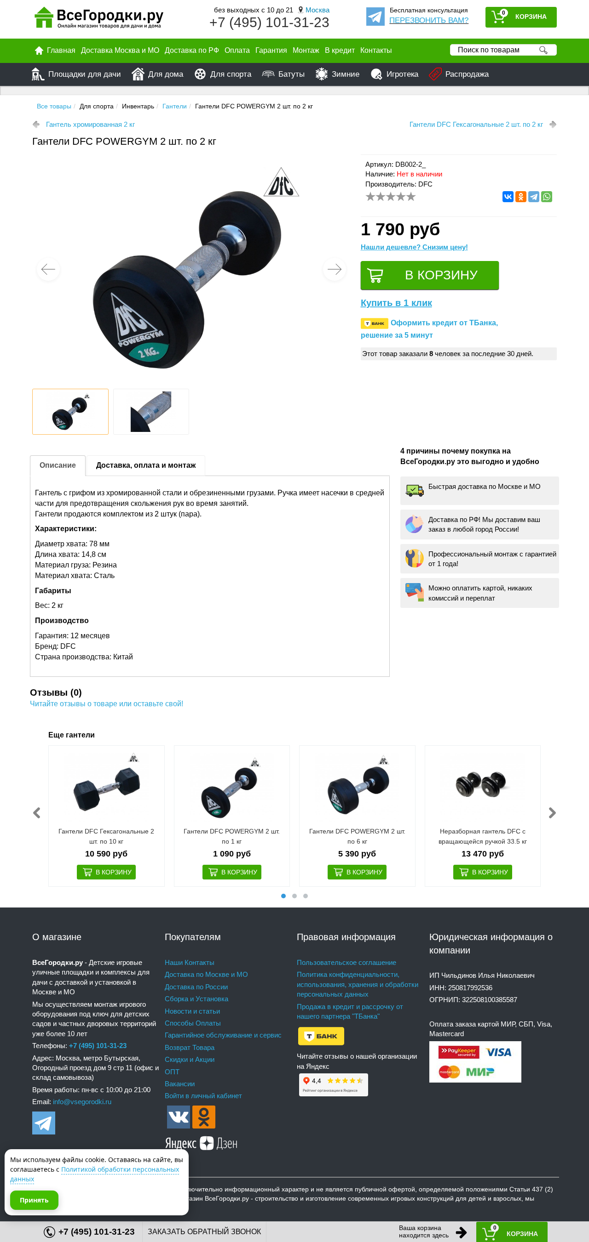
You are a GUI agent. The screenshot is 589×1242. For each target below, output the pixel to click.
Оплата (237, 50)
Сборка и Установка (196, 999)
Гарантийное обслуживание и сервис (223, 1035)
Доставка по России (196, 987)
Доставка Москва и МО (120, 50)
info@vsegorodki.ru (82, 1102)
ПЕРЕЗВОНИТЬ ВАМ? (428, 20)
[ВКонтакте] (508, 196)
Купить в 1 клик (396, 303)
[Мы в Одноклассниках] (203, 1116)
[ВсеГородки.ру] (99, 19)
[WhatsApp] (546, 196)
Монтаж (306, 50)
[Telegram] (533, 196)
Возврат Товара (189, 1047)
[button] (334, 269)
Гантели (174, 106)
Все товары (54, 106)
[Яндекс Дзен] (201, 1142)
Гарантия (271, 50)
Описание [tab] (58, 465)
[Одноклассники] (520, 196)
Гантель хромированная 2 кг (90, 124)
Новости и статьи (192, 1011)
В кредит (340, 50)
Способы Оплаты (193, 1023)
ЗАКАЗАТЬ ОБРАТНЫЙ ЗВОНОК (204, 1232)
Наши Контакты (189, 962)
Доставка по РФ (192, 50)
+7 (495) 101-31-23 (269, 22)
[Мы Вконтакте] (178, 1116)
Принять (34, 1200)
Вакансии (180, 1084)
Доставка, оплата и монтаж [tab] (146, 465)
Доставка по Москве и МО (206, 974)
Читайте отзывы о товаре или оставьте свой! (106, 704)
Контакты (376, 50)
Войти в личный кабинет (203, 1096)
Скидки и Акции (189, 1059)
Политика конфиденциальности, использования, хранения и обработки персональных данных (357, 984)
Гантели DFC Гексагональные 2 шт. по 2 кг (476, 124)
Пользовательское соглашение (346, 962)
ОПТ (172, 1072)
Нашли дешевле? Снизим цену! (414, 247)
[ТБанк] (321, 1035)
